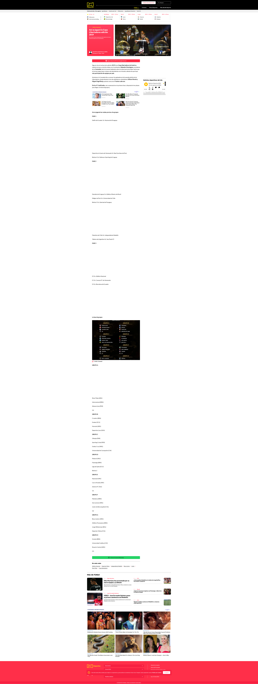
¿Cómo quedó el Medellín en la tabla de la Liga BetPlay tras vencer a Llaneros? (147, 580)
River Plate (94, 568)
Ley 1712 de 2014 (155, 676)
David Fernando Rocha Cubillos (100, 51)
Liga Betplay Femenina (130, 11)
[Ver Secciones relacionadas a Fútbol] (138, 7)
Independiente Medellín (116, 566)
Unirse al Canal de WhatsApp (117, 557)
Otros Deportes (153, 7)
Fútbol (135, 7)
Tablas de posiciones (148, 2)
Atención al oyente (155, 665)
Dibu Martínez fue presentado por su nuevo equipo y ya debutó (116, 581)
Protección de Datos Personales (158, 669)
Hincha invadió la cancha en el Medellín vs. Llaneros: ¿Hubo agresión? (146, 602)
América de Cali (112, 11)
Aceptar (166, 672)
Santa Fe (139, 11)
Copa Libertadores (103, 568)
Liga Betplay (104, 11)
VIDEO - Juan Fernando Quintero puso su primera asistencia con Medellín (117, 596)
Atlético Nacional (96, 566)
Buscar (162, 2)
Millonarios (120, 11)
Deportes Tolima (105, 566)
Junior (132, 566)
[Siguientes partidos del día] (170, 17)
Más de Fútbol (93, 575)
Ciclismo (144, 7)
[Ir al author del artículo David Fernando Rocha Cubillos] (90, 52)
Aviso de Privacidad (155, 667)
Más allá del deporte (165, 7)
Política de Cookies (156, 672)
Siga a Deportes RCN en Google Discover (117, 60)
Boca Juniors (127, 566)
